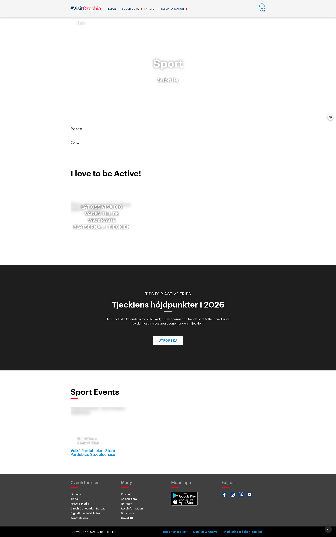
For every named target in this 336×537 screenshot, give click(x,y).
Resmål (111, 8)
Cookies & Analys (205, 531)
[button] (262, 8)
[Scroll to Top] (328, 529)
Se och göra (130, 8)
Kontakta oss (79, 517)
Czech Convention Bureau (88, 508)
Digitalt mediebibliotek (85, 513)
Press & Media (80, 503)
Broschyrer (128, 513)
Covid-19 (127, 517)
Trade (74, 498)
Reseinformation (172, 8)
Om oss (76, 494)
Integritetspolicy (175, 531)
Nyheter (149, 8)
